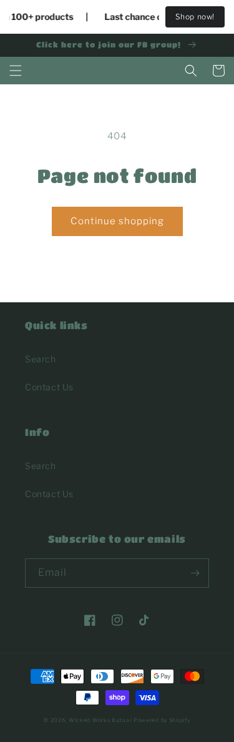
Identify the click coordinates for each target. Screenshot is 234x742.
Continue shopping (117, 221)
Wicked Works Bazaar (100, 720)
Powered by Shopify (162, 720)
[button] (15, 70)
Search (40, 359)
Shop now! (195, 16)
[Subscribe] (194, 573)
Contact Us (49, 387)
